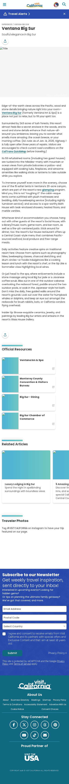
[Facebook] (14, 725)
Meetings (35, 700)
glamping (48, 189)
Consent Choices (50, 709)
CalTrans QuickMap (14, 151)
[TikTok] (34, 735)
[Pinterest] (11, 542)
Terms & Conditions (12, 704)
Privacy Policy (56, 653)
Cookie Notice (17, 709)
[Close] (65, 14)
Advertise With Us (57, 704)
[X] (24, 725)
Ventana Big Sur (11, 112)
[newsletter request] (45, 735)
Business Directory (20, 700)
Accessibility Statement (35, 704)
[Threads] (45, 725)
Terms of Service (22, 664)
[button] (5, 41)
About (6, 700)
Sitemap (47, 700)
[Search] (64, 4)
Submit (12, 653)
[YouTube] (15, 542)
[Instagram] (6, 542)
